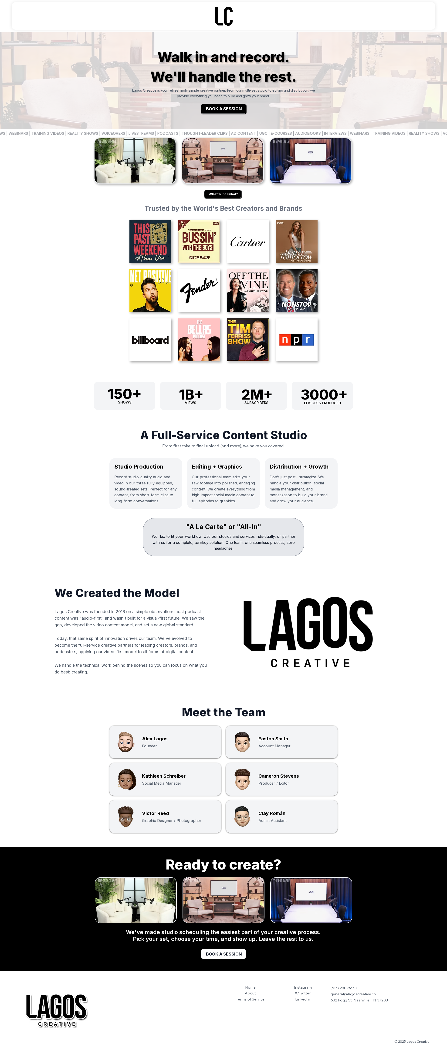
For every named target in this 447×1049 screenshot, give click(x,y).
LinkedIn (302, 999)
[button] (384, 672)
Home (250, 987)
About (250, 993)
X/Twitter (303, 993)
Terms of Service (250, 999)
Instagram (303, 987)
